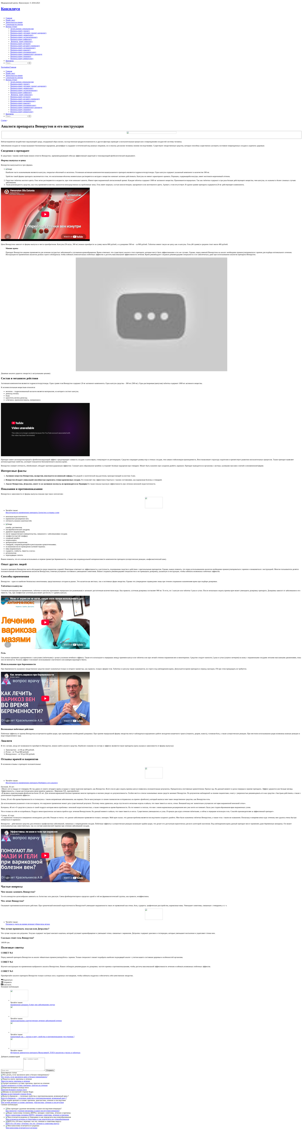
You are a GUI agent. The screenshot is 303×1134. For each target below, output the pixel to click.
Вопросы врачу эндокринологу (23, 48)
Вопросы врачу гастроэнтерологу (24, 37)
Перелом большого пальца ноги (14, 1090)
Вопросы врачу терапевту (20, 56)
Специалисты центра (14, 24)
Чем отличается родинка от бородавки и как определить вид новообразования (37, 1119)
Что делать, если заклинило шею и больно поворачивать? (24, 1077)
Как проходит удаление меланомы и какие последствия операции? (33, 1111)
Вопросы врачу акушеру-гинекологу (25, 46)
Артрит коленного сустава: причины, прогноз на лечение (24, 1085)
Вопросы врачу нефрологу (21, 39)
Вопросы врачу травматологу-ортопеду (26, 54)
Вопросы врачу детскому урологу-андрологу (28, 33)
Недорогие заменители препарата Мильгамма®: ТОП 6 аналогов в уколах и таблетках (45, 1053)
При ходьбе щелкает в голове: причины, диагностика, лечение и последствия (32, 1102)
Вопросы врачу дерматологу (21, 35)
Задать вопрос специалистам (22, 29)
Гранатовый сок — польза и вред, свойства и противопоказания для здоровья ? (42, 1037)
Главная (9, 18)
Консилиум (10, 9)
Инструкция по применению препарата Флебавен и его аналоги (32, 783)
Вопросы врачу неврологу (21, 41)
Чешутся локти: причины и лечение (15, 1081)
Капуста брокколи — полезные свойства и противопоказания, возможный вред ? (34, 1098)
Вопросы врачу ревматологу (21, 59)
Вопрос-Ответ (11, 27)
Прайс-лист (10, 20)
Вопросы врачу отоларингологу (23, 52)
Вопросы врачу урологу (20, 31)
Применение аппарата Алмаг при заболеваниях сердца (32, 1005)
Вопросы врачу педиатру (20, 44)
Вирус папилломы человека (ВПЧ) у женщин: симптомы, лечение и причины (37, 1115)
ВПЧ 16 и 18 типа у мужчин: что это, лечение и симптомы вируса (32, 1124)
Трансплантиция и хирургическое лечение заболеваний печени (36, 1021)
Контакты (10, 61)
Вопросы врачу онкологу (20, 50)
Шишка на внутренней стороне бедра (16, 1094)
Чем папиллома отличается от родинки (21, 1128)
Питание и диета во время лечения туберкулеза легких (28, 924)
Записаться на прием (14, 22)
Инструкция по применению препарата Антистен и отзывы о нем (32, 513)
